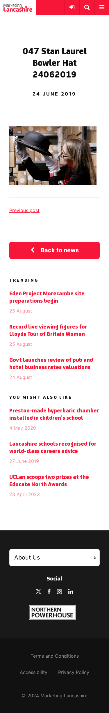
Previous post (24, 210)
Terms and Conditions (55, 656)
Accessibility (33, 672)
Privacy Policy (73, 672)
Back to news (60, 250)
